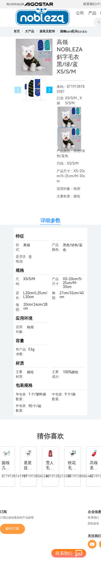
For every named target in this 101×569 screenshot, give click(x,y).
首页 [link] (17, 31)
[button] (49, 90)
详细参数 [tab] (50, 220)
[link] (29, 31)
